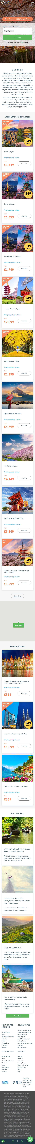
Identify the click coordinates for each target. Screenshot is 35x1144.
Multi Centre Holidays (24, 1030)
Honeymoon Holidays (24, 1032)
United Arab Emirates (8, 1036)
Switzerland (5, 1043)
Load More (17, 596)
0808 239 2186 (27, 1082)
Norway (4, 1047)
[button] (13, 31)
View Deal (24, 164)
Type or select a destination (11, 29)
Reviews (20, 1056)
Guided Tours (22, 1041)
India (3, 1041)
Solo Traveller (22, 1047)
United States (6, 1032)
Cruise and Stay (22, 1034)
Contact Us (21, 1061)
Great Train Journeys (24, 1039)
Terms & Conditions (24, 1065)
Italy (3, 1034)
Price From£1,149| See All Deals (17, 19)
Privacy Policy (22, 1063)
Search (19, 38)
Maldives (4, 1045)
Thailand (4, 1039)
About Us (20, 1059)
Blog (19, 1069)
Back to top (28, 1134)
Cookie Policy (22, 1067)
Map (19, 1071)
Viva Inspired (21, 1037)
